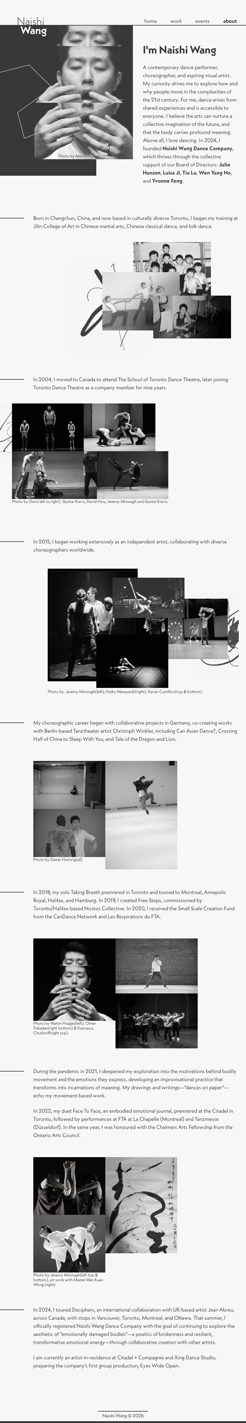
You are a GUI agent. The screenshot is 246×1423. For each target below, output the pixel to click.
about (230, 20)
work (176, 20)
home (150, 20)
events (202, 20)
